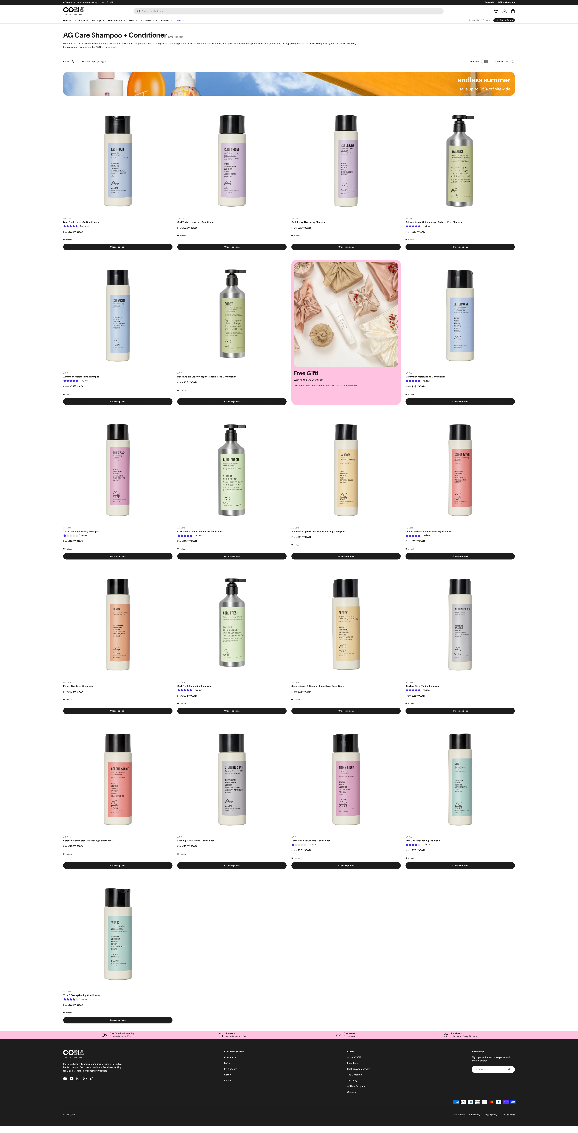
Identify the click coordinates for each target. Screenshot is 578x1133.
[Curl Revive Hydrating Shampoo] (346, 160)
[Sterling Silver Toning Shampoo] (460, 624)
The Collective (354, 1074)
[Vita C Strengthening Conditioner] (117, 933)
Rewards (489, 2)
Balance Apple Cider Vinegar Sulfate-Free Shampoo (434, 222)
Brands (165, 20)
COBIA (72, 1115)
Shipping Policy (491, 1115)
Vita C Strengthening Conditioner (81, 995)
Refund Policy (474, 1115)
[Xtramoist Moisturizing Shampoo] (117, 314)
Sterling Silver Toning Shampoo (423, 686)
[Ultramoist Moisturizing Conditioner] (460, 314)
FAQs (227, 1063)
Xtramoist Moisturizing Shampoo (81, 376)
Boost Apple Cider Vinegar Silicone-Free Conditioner (206, 376)
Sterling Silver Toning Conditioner (195, 840)
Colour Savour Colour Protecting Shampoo (429, 531)
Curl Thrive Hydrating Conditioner (195, 222)
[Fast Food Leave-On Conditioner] (117, 160)
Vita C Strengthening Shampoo (423, 840)
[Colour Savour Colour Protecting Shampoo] (460, 469)
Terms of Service (508, 1115)
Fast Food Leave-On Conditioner (81, 222)
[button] (513, 11)
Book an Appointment (358, 1068)
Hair (65, 20)
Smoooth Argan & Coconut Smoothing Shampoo (318, 531)
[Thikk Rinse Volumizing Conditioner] (346, 778)
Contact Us (230, 1057)
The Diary (352, 1080)
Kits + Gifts (147, 20)
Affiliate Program (506, 2)
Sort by (86, 61)
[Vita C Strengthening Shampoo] (460, 778)
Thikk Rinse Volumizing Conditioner (310, 840)
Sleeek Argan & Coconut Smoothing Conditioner (318, 686)
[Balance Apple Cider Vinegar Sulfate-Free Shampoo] (460, 160)
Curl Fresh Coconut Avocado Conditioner (199, 531)
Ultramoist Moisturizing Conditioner (425, 376)
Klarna (227, 1074)
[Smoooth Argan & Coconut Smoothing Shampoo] (346, 469)
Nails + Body (115, 20)
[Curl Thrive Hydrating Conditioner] (232, 160)
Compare (474, 61)
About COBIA (354, 1057)
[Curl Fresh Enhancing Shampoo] (232, 624)
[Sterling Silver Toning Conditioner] (232, 778)
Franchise (352, 1063)
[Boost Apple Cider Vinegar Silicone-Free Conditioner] (232, 314)
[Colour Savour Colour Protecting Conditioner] (117, 778)
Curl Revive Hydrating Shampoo (308, 222)
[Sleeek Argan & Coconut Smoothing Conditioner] (346, 624)
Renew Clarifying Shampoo (78, 686)
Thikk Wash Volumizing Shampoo (81, 531)
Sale (178, 20)
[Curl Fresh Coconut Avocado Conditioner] (232, 469)
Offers (486, 20)
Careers (351, 1092)
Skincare (80, 20)
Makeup (96, 20)
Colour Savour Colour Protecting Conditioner (87, 840)
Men (131, 20)
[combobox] (289, 11)
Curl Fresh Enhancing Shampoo (194, 686)
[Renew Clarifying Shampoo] (117, 624)
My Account (230, 1068)
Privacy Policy (459, 1115)
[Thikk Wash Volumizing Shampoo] (117, 469)
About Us (474, 20)
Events (228, 1080)
